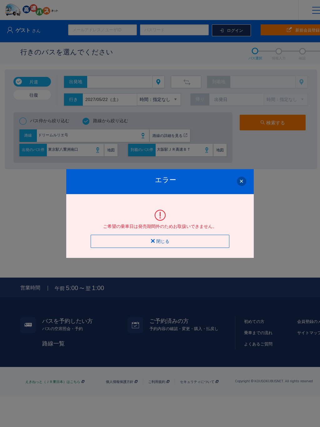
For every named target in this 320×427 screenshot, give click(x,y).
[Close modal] (241, 181)
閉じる (162, 241)
